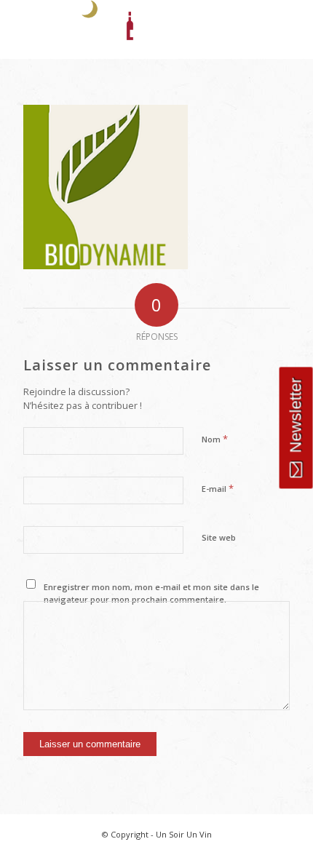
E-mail (218, 488)
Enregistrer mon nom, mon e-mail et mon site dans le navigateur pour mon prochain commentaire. (151, 593)
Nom (215, 438)
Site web (219, 537)
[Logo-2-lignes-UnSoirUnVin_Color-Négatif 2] (129, 29)
